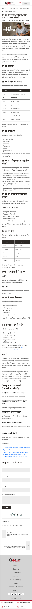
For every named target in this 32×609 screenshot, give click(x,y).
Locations (16, 576)
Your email (5, 477)
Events (16, 590)
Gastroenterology (11, 11)
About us (16, 565)
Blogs (16, 583)
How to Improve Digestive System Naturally (15, 452)
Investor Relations (16, 587)
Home (2, 8)
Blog (6, 8)
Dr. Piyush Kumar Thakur (20, 20)
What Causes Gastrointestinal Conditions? (15, 454)
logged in (10, 525)
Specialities (16, 573)
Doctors (16, 569)
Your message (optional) (8, 494)
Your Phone (5, 487)
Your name (5, 467)
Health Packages (16, 580)
